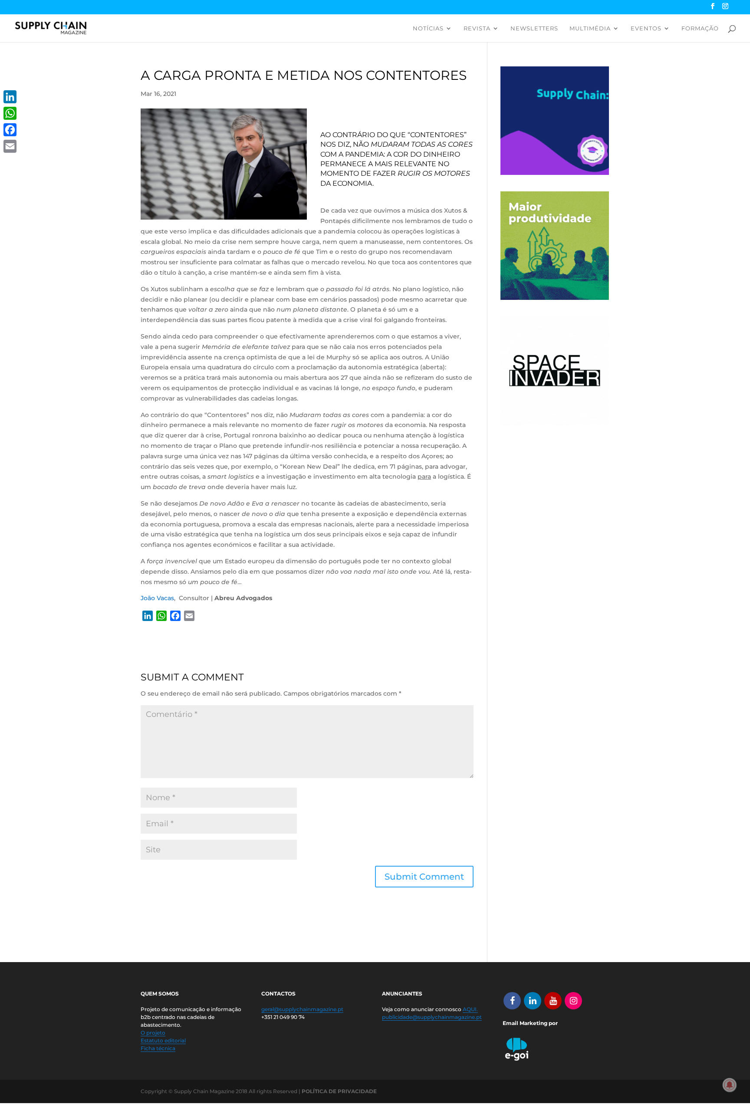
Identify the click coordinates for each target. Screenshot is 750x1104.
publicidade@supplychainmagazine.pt (432, 1017)
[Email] (10, 146)
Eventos (646, 28)
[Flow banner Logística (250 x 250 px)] (554, 173)
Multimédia (590, 28)
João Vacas (157, 598)
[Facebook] (10, 130)
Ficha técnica (158, 1048)
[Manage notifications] (730, 1085)
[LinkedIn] (10, 97)
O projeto (153, 1032)
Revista (477, 28)
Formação (700, 28)
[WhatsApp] (10, 113)
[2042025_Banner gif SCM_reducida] (554, 298)
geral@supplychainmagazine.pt (302, 1009)
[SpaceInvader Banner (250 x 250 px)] (554, 423)
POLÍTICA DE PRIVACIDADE (339, 1091)
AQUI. (470, 1009)
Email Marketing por (530, 1023)
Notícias (428, 28)
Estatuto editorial (163, 1040)
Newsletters (534, 28)
